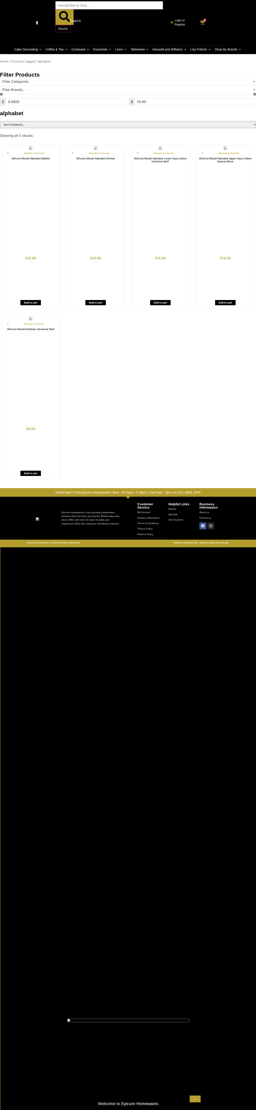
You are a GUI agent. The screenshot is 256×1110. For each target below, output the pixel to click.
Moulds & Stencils (34, 153)
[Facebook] (202, 525)
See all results (68, 38)
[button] (28, 49)
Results (63, 28)
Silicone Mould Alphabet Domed (95, 158)
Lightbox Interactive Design (214, 542)
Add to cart (30, 302)
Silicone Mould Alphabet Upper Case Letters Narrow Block (225, 160)
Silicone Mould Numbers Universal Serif (30, 329)
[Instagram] (210, 525)
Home (4, 61)
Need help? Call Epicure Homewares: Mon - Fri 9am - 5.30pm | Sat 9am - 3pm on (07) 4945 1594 (128, 492)
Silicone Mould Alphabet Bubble (31, 158)
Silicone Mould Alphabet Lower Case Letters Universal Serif (160, 160)
